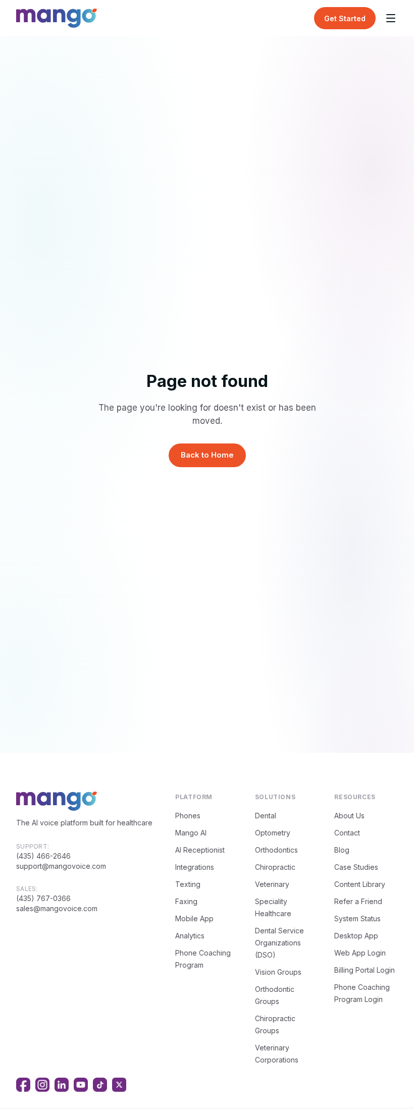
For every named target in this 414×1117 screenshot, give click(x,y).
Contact (347, 832)
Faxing (186, 901)
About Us (349, 815)
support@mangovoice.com (61, 866)
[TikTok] (100, 1085)
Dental (265, 815)
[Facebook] (23, 1085)
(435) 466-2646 (43, 856)
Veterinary (272, 884)
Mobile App (194, 918)
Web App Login (360, 952)
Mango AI (190, 832)
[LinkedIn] (62, 1085)
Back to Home (207, 455)
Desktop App (356, 935)
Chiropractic (275, 867)
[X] (119, 1085)
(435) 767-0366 (43, 898)
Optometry (272, 832)
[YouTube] (81, 1085)
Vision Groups (278, 972)
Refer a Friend (358, 901)
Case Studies (356, 867)
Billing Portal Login (364, 970)
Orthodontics (276, 850)
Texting (187, 884)
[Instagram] (42, 1085)
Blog (341, 850)
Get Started (345, 18)
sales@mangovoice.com (56, 908)
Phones (187, 815)
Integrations (194, 867)
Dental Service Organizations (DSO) (279, 942)
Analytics (189, 935)
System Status (357, 918)
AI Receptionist (200, 850)
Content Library (359, 884)
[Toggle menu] (391, 18)
